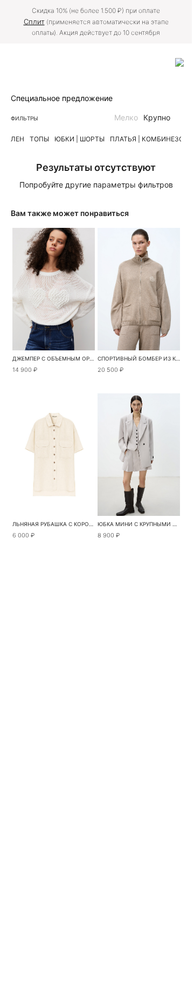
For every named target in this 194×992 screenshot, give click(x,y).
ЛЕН (17, 139)
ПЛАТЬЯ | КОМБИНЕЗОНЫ (152, 139)
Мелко (126, 117)
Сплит (34, 21)
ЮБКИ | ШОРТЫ (79, 139)
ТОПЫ (39, 139)
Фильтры (24, 118)
